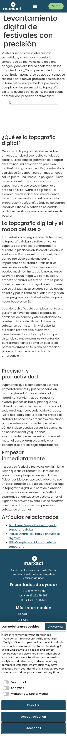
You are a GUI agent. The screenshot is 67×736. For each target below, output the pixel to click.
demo (26, 509)
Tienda (22, 614)
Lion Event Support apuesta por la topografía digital (32, 527)
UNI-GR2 (23, 620)
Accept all (33, 728)
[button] (35, 6)
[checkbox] (13, 682)
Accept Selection (33, 717)
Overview (57, 626)
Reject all (33, 705)
